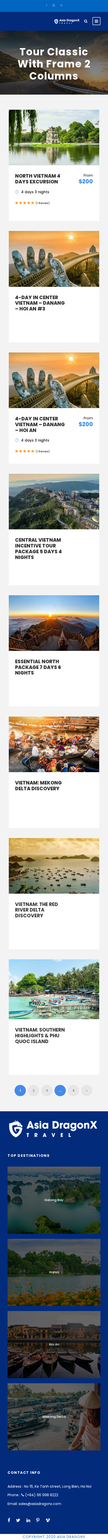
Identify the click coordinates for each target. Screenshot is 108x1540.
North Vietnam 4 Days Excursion (37, 179)
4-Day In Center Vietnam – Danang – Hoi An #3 (40, 303)
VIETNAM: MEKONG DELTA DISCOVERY (38, 785)
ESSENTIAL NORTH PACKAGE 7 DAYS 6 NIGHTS (38, 667)
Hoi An (54, 1344)
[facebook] (46, 5)
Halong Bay (54, 1200)
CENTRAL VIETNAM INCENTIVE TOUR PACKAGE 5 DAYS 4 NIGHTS (38, 549)
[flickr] (53, 5)
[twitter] (61, 5)
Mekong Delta (54, 1416)
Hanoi (54, 1272)
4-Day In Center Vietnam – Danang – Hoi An (40, 424)
